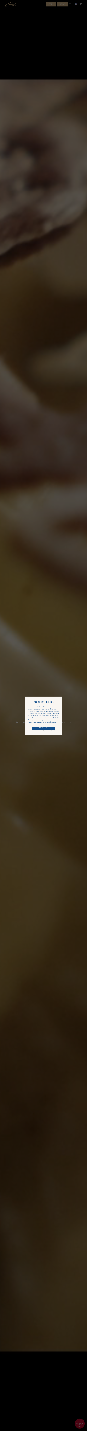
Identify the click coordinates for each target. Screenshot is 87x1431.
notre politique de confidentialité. (45, 722)
